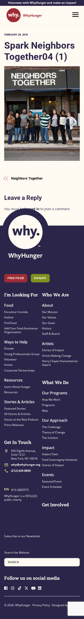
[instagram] (14, 587)
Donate (9, 348)
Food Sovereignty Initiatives (59, 460)
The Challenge (51, 427)
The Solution (50, 438)
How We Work (51, 400)
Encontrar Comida (16, 312)
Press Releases (14, 425)
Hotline (9, 317)
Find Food (15, 278)
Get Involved (55, 504)
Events (48, 474)
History (46, 328)
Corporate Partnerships (19, 370)
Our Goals (48, 323)
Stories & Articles (19, 401)
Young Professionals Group (21, 354)
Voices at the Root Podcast (21, 419)
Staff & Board (51, 334)
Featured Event (52, 481)
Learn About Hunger (17, 387)
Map (45, 411)
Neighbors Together (27, 178)
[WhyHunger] (24, 20)
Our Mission (50, 312)
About (47, 305)
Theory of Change (53, 432)
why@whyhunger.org (25, 465)
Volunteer (10, 359)
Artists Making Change (56, 356)
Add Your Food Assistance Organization (21, 330)
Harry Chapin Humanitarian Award (60, 363)
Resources (13, 380)
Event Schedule (52, 487)
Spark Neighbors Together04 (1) (39, 51)
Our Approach (54, 420)
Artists (8, 365)
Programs (48, 405)
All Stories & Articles (17, 414)
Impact (48, 447)
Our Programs (54, 393)
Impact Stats (50, 454)
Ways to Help (16, 342)
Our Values (49, 317)
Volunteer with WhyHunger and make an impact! (42, 3)
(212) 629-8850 (21, 471)
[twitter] (27, 587)
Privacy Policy (41, 605)
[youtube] (34, 587)
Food (8, 305)
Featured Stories (15, 408)
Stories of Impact (53, 350)
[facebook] (7, 587)
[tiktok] (21, 587)
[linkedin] (41, 587)
